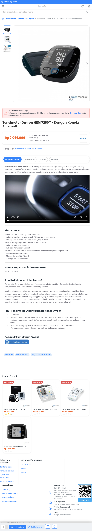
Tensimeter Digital (26, 18)
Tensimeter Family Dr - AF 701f (15, 409)
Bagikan (54, 159)
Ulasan (43, 159)
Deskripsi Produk (12, 159)
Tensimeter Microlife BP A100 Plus (45, 409)
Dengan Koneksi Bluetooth (41, 355)
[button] (15, 63)
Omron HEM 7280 (22, 355)
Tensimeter (11, 18)
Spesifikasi (29, 159)
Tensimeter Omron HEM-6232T (15, 447)
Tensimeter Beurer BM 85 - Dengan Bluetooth (75, 409)
